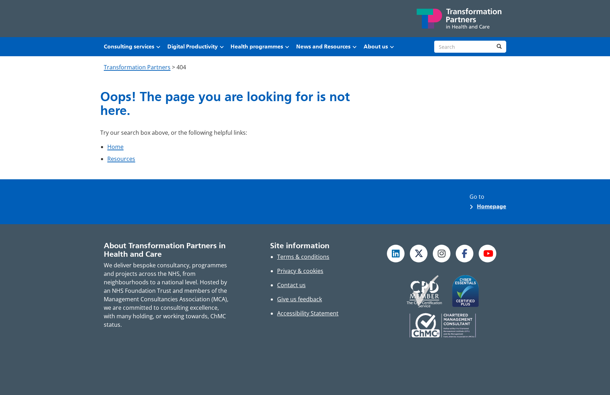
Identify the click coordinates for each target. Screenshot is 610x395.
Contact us (291, 285)
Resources (121, 159)
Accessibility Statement (308, 313)
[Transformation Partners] (458, 18)
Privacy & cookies (300, 271)
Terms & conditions (303, 257)
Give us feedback (299, 299)
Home (115, 147)
